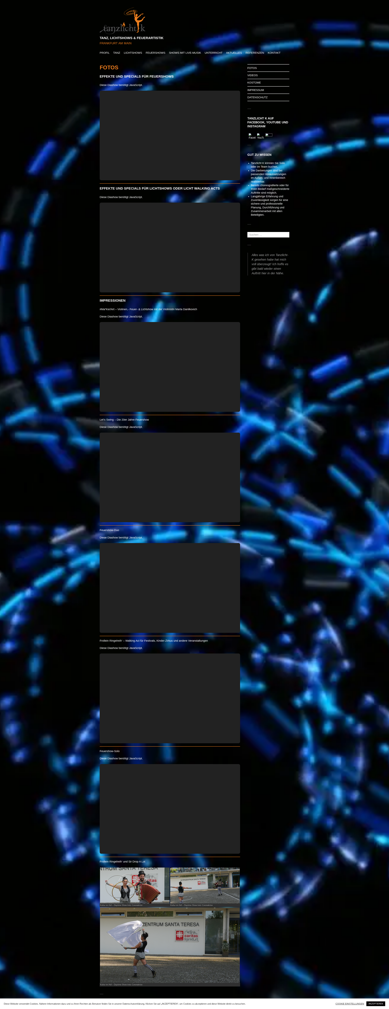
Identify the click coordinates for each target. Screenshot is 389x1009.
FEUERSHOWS (155, 52)
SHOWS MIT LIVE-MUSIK (185, 52)
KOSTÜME (254, 82)
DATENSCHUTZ (257, 97)
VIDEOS (252, 75)
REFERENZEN (255, 52)
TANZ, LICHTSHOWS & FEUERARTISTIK (132, 38)
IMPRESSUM (255, 90)
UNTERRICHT (213, 52)
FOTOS (252, 68)
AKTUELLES (234, 52)
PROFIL (105, 52)
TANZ (116, 52)
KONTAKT (274, 52)
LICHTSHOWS (133, 52)
